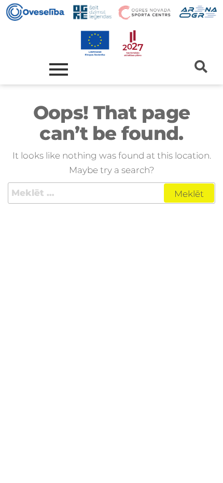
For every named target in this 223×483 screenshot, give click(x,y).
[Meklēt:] (111, 193)
